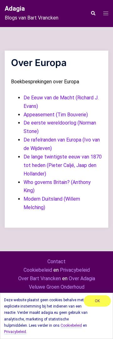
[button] (92, 13)
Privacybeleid (75, 270)
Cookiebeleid (38, 270)
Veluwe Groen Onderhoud (56, 287)
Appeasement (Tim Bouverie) (56, 115)
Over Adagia (82, 278)
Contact (56, 261)
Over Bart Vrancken (39, 278)
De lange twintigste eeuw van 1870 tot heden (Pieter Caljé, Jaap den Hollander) (63, 165)
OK (97, 301)
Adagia (15, 8)
